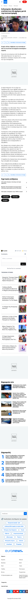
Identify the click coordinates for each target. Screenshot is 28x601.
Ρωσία (22, 530)
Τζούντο (19, 537)
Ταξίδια (3, 569)
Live (25, 1)
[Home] (1, 5)
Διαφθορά (9, 544)
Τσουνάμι (15, 196)
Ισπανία (21, 540)
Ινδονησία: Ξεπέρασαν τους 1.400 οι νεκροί (12, 191)
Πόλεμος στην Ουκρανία (10, 530)
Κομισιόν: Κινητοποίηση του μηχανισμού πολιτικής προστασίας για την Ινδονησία (11, 187)
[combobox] (14, 513)
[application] (14, 24)
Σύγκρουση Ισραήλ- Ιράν (14, 522)
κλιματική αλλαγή (18, 533)
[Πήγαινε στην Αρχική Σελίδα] (5, 2)
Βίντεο (2, 572)
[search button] (25, 513)
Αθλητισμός (9, 537)
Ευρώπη (3, 559)
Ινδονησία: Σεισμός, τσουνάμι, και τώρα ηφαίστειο (11, 182)
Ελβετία (7, 533)
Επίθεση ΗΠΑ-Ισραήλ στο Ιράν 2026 (14, 526)
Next (2, 566)
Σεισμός (5, 200)
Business (3, 562)
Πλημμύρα (19, 544)
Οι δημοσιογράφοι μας (6, 575)
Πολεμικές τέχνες (10, 540)
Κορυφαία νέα (7, 382)
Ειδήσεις (5, 5)
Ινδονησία (16, 5)
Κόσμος (10, 5)
